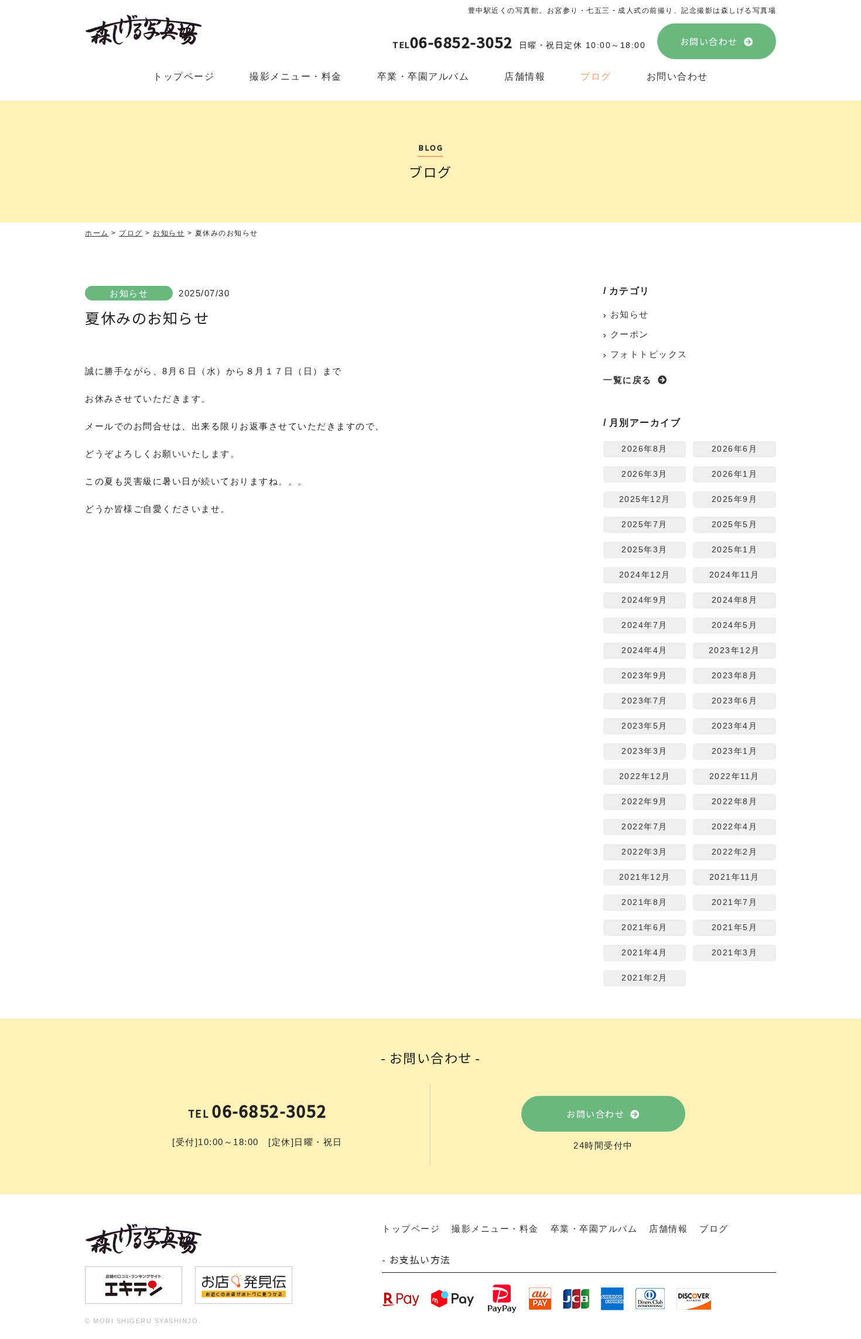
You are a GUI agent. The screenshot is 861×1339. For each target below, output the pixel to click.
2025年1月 (735, 549)
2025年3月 (644, 549)
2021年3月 (735, 952)
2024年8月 (735, 600)
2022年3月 (644, 852)
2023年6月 (735, 700)
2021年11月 (734, 877)
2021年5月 (735, 927)
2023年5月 (644, 726)
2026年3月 (644, 474)
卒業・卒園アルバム (423, 76)
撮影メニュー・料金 (296, 76)
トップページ (183, 76)
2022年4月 (735, 826)
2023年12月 (734, 650)
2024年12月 (645, 575)
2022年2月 (735, 852)
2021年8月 (644, 902)
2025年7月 (644, 524)
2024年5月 (735, 625)
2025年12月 (645, 499)
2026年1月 (735, 474)
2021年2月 (644, 977)
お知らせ (129, 293)
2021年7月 (735, 902)
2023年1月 (735, 751)
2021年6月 (644, 927)
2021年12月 (645, 877)
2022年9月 (644, 801)
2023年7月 (644, 700)
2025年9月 (735, 499)
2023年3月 (644, 751)
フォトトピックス (649, 354)
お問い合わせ (709, 41)
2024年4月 (644, 650)
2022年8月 (735, 801)
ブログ (595, 76)
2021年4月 (644, 952)
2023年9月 (644, 675)
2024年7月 (644, 625)
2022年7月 (644, 826)
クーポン (629, 334)
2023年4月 (735, 726)
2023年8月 (735, 675)
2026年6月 (735, 449)
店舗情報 (524, 76)
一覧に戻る (627, 380)
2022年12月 (645, 776)
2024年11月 (734, 575)
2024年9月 (644, 600)
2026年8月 (644, 449)
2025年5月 (735, 524)
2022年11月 (734, 776)
